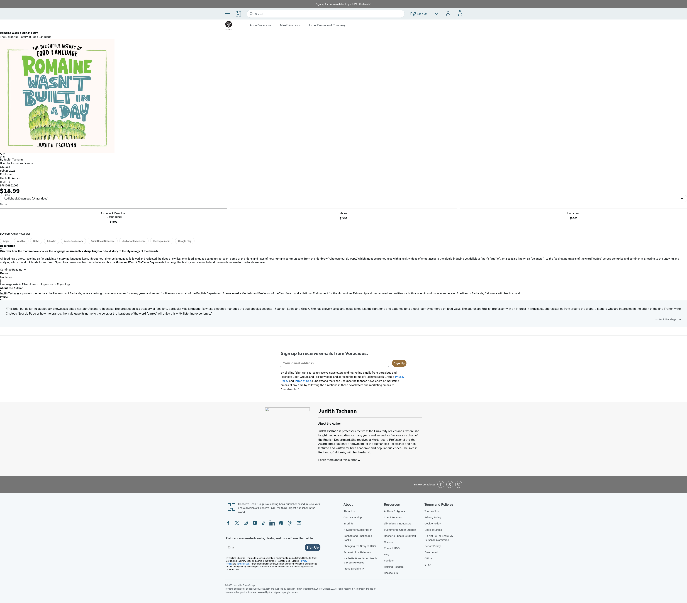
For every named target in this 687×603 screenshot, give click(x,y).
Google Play (184, 241)
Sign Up (399, 363)
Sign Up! (422, 14)
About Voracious (260, 25)
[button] (343, 155)
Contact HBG (392, 548)
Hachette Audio (10, 178)
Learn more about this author (337, 460)
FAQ (386, 554)
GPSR (428, 564)
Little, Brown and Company (327, 25)
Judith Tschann (13, 159)
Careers (388, 542)
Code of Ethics (433, 529)
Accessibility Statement (358, 552)
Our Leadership (353, 517)
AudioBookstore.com (133, 241)
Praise (4, 297)
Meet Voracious (290, 25)
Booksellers (391, 573)
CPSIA (428, 558)
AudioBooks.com (73, 241)
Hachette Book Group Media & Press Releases (360, 560)
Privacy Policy (433, 517)
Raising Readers (393, 566)
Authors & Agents (394, 511)
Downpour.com (161, 241)
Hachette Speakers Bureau (400, 536)
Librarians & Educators (397, 523)
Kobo (36, 241)
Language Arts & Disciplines (18, 284)
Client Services (393, 517)
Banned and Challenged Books (358, 538)
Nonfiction (6, 277)
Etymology (63, 284)
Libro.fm (51, 241)
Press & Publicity (354, 568)
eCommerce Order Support (400, 529)
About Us (349, 511)
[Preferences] (436, 14)
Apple (6, 241)
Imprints (348, 523)
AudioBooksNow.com (102, 241)
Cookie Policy (433, 523)
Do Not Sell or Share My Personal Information (439, 538)
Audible (21, 241)
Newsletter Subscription (358, 529)
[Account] (448, 14)
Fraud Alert (431, 552)
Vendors (389, 560)
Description (7, 245)
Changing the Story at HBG (360, 546)
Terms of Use (432, 511)
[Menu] (227, 13)
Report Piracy (433, 546)
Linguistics (46, 284)
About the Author (11, 288)
